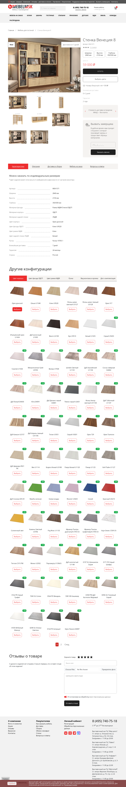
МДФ (94, 15)
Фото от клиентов (15, 724)
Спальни (61, 15)
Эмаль (102, 15)
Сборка (39, 728)
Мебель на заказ (16, 15)
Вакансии (11, 731)
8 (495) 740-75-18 (80, 7)
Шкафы (39, 15)
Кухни (29, 15)
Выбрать (35, 309)
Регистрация (69, 724)
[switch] (65, 697)
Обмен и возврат (42, 731)
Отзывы (34, 2)
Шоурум (19, 2)
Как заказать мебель (44, 724)
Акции (13, 2)
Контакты (114, 2)
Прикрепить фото (108, 669)
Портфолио (56, 2)
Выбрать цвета (100, 79)
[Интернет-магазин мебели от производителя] (20, 6)
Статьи (38, 733)
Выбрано (17, 309)
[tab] (18, 166)
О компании (14, 721)
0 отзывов (93, 47)
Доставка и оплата (45, 2)
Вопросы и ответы (43, 736)
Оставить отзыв (72, 703)
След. (67, 644)
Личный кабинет (73, 721)
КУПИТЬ (100, 71)
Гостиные (50, 15)
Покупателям (66, 2)
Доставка (39, 726)
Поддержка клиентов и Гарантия (83, 2)
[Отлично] (78, 657)
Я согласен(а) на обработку (89, 697)
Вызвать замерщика (103, 2)
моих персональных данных (100, 697)
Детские (85, 15)
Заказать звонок (80, 9)
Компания (26, 2)
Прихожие (73, 15)
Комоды (113, 15)
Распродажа (15, 20)
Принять (12, 783)
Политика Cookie (70, 785)
